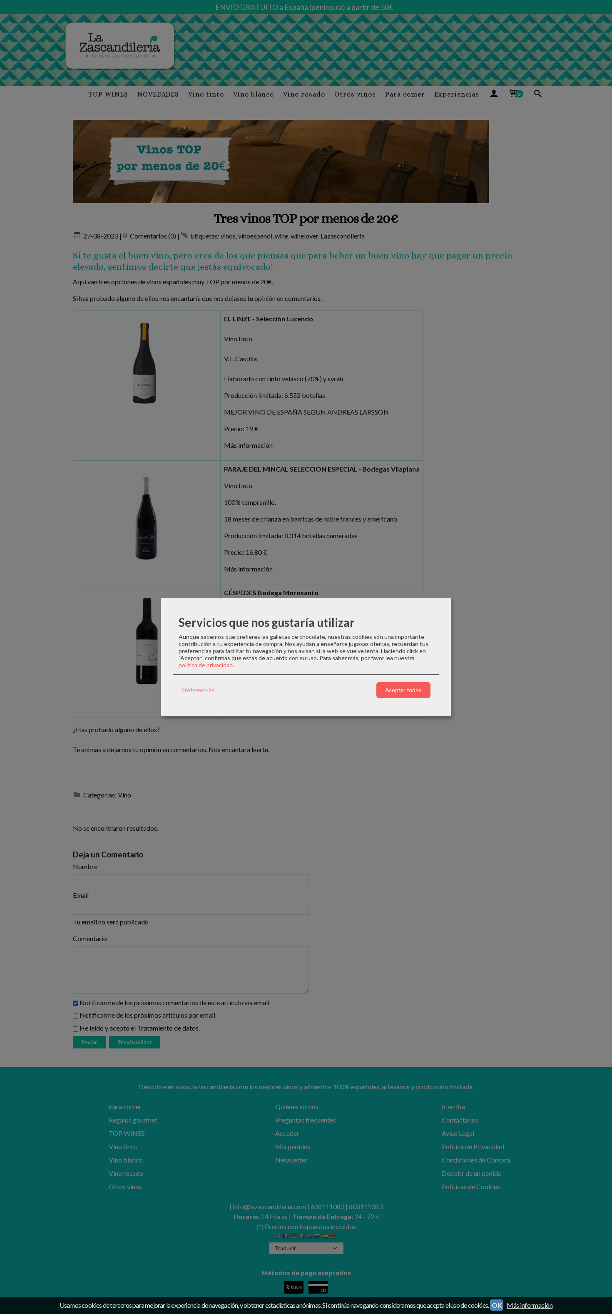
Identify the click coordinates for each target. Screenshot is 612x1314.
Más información (529, 1305)
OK (497, 1305)
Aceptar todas (403, 690)
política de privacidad (206, 664)
